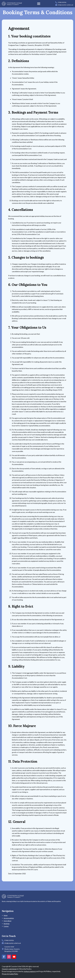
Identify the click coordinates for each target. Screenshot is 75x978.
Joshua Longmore (30, 971)
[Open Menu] (38, 3)
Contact (6, 926)
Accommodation (9, 918)
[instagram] (9, 957)
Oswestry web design (9, 969)
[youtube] (14, 957)
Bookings (7, 923)
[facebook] (4, 957)
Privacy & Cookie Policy (10, 974)
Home (5, 915)
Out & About (7, 921)
